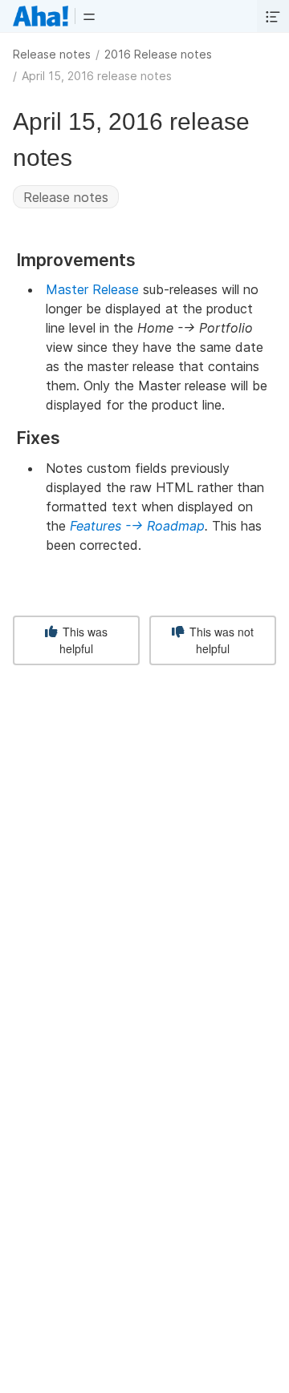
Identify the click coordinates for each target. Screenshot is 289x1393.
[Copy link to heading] (142, 261)
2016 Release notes (158, 54)
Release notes (52, 54)
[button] (89, 16)
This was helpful (83, 640)
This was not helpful (220, 640)
